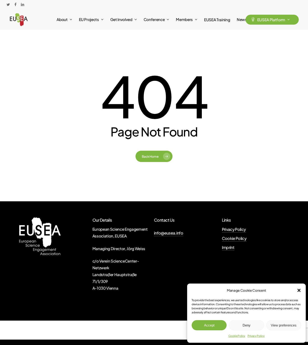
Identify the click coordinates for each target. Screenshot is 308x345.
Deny (247, 325)
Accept (209, 325)
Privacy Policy (256, 336)
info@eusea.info (168, 232)
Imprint (228, 247)
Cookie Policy (237, 336)
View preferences (284, 325)
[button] (299, 290)
